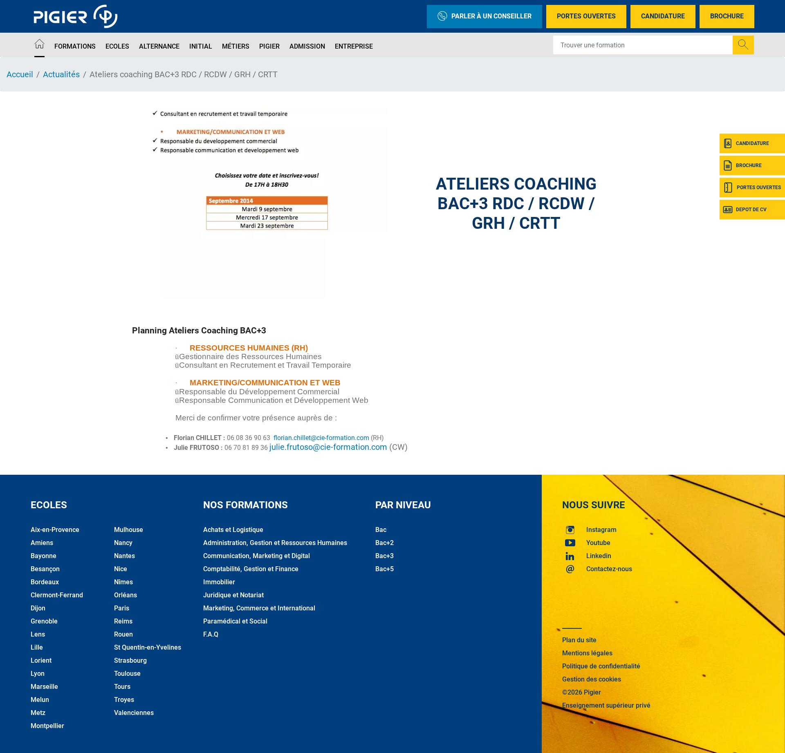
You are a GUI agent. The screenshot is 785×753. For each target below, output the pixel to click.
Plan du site (579, 640)
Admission (307, 46)
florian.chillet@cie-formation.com (321, 438)
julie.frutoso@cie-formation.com (328, 447)
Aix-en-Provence (55, 530)
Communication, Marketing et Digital (256, 556)
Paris (121, 608)
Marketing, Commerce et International (259, 608)
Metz (38, 713)
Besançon (45, 569)
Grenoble (44, 621)
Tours (122, 686)
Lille (37, 647)
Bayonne (43, 556)
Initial (200, 46)
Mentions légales (587, 653)
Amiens (42, 543)
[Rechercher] (743, 45)
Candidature (663, 16)
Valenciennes (134, 713)
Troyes (124, 700)
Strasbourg (130, 660)
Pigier (269, 46)
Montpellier (47, 726)
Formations (75, 46)
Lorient (41, 660)
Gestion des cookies (591, 679)
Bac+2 (384, 543)
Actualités (61, 74)
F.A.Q (210, 634)
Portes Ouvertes (586, 16)
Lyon (38, 673)
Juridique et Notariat (233, 595)
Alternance (159, 46)
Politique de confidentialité (601, 666)
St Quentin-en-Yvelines (147, 647)
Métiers (235, 46)
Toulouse (127, 673)
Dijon (38, 608)
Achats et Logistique (233, 530)
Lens (38, 634)
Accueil (20, 74)
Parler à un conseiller (491, 16)
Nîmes (123, 582)
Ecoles (117, 46)
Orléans (125, 595)
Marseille (44, 686)
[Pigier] (78, 16)
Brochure (727, 16)
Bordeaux (45, 582)
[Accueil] (39, 45)
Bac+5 (384, 569)
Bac (380, 530)
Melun (40, 700)
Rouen (123, 634)
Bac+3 (384, 556)
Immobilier (219, 582)
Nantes (124, 556)
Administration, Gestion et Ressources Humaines (275, 543)
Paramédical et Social (235, 621)
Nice (120, 569)
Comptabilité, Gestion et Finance (250, 569)
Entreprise (354, 46)
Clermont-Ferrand (57, 595)
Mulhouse (128, 530)
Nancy (123, 543)
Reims (123, 621)
